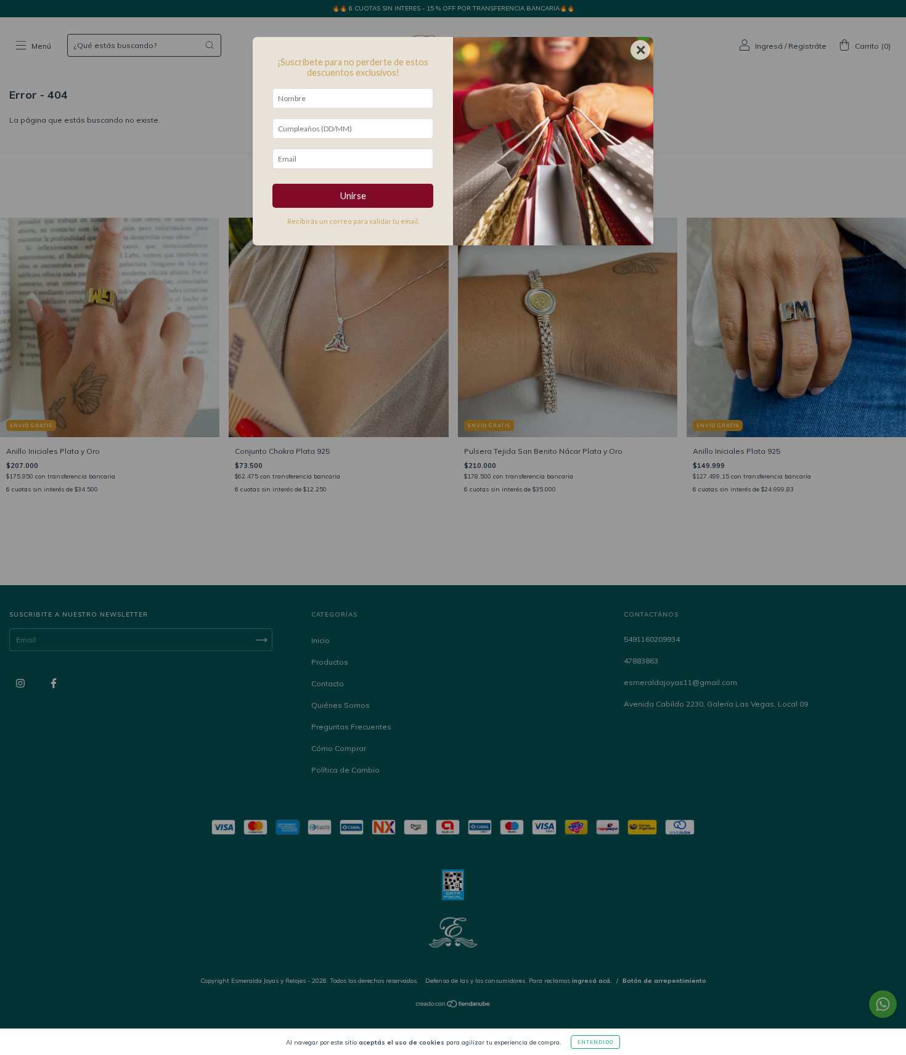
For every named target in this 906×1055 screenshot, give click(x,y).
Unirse (353, 196)
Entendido (595, 1042)
